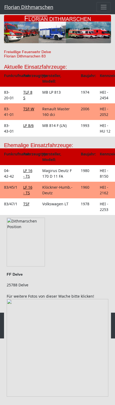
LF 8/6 (28, 125)
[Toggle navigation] (104, 7)
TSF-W (28, 108)
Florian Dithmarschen (28, 7)
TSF (26, 203)
